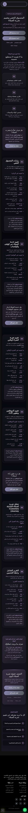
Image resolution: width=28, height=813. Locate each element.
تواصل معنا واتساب (14, 146)
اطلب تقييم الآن (14, 322)
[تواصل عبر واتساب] (25, 810)
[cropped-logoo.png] (20, 4)
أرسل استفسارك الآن (14, 38)
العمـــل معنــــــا (22, 789)
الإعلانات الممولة (9, 787)
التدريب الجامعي (22, 792)
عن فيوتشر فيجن (22, 785)
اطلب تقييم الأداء (14, 489)
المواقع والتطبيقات (9, 792)
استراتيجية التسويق (9, 785)
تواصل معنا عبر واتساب (14, 687)
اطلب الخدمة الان (14, 693)
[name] (5, 4)
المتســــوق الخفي (9, 789)
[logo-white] (14, 770)
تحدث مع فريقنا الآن (14, 33)
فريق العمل (23, 787)
